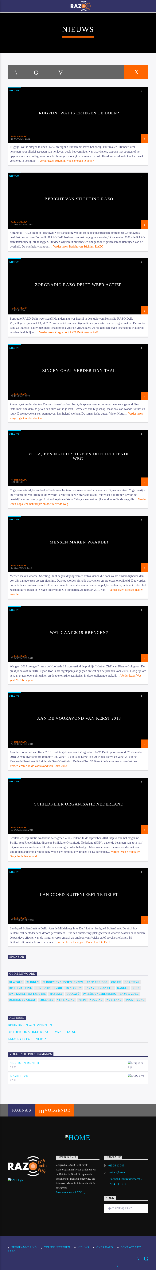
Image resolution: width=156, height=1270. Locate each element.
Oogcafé (73, 994)
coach (116, 982)
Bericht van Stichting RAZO (79, 198)
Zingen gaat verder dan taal (79, 370)
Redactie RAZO (19, 136)
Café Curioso (97, 982)
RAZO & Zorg (129, 994)
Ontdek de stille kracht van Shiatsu (42, 1032)
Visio (82, 999)
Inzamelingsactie (99, 988)
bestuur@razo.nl (117, 1172)
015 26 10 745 (116, 1165)
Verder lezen (66, 160)
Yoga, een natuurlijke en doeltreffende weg (79, 456)
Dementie (43, 988)
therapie (46, 999)
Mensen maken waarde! (79, 542)
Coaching (132, 982)
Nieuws (14, 90)
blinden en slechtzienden (63, 982)
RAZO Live (19, 1076)
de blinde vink (20, 988)
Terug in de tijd (24, 1063)
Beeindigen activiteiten (30, 1025)
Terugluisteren (57, 1247)
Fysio (58, 988)
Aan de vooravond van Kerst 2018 (79, 718)
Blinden (32, 982)
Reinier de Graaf (22, 999)
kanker (123, 988)
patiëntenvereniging (99, 994)
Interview (74, 988)
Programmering (24, 1247)
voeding (96, 999)
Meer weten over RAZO (69, 1192)
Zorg (141, 999)
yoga (129, 999)
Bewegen (16, 982)
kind (136, 988)
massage (56, 994)
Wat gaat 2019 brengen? (79, 632)
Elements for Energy (27, 1038)
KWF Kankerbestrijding (27, 994)
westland (114, 999)
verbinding (66, 999)
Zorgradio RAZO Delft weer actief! (79, 284)
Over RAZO (104, 1247)
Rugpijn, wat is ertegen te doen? (79, 113)
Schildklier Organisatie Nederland (79, 804)
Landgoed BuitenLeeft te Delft (79, 894)
